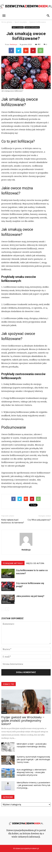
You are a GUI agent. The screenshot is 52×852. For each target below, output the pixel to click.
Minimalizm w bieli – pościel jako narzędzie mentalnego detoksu (32, 745)
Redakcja (13, 44)
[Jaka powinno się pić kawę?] (8, 599)
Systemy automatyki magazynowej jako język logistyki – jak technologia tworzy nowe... (33, 759)
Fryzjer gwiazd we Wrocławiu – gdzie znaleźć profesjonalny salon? (22, 720)
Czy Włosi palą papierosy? (39, 520)
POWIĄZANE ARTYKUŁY (13, 563)
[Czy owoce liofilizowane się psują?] (8, 586)
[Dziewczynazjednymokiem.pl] (26, 6)
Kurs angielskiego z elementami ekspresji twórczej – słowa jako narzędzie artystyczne (31, 772)
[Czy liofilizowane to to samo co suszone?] (8, 573)
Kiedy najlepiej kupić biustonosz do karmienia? (12, 521)
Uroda (4, 713)
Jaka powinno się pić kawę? (30, 596)
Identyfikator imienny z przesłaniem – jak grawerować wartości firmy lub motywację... (33, 785)
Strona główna (6, 22)
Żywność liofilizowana (32, 27)
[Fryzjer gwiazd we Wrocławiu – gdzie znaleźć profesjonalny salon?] (26, 702)
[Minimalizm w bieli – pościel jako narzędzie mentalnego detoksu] (8, 747)
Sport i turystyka (18, 27)
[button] (48, 15)
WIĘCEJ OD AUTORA (35, 563)
